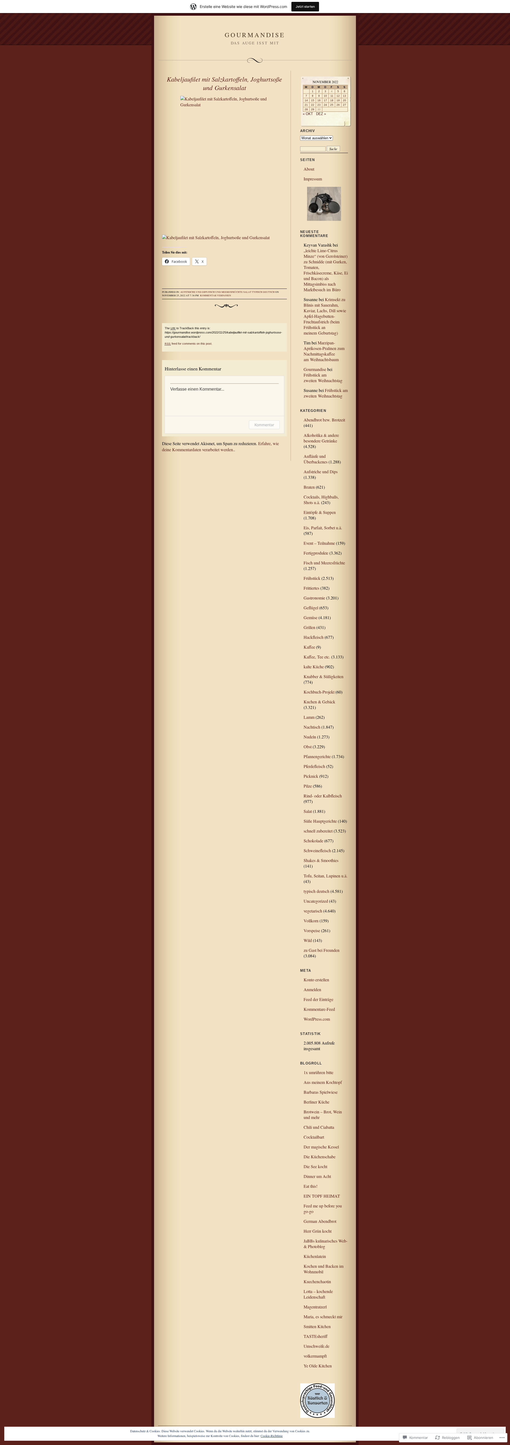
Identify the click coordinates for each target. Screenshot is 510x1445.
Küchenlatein (315, 1256)
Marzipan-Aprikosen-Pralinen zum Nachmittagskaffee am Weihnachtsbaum (324, 351)
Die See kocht (315, 1166)
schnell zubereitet (318, 831)
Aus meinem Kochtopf (323, 1082)
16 (319, 100)
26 (338, 104)
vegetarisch (313, 911)
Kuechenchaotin (317, 1281)
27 (344, 104)
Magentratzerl (315, 1306)
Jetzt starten (305, 7)
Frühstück (312, 578)
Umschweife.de (316, 1346)
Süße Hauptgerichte (320, 821)
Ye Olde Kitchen (318, 1365)
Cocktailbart (314, 1137)
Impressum (313, 178)
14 (306, 100)
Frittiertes (311, 588)
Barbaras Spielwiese (321, 1092)
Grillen (309, 627)
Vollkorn (311, 920)
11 (331, 95)
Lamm (309, 717)
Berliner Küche (316, 1102)
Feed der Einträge (318, 999)
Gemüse (310, 617)
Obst (308, 746)
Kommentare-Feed (319, 1009)
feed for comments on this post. (188, 343)
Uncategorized (316, 901)
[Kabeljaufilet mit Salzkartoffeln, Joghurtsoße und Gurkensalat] (224, 162)
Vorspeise (312, 930)
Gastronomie (314, 598)
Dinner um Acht (317, 1176)
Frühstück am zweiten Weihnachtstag (323, 377)
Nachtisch (312, 727)
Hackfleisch (314, 637)
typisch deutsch (263, 292)
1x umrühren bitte (318, 1072)
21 (306, 104)
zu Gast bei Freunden (321, 950)
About (309, 169)
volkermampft (315, 1356)
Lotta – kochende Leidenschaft (318, 1294)
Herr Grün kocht (318, 1231)
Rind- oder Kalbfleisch (323, 795)
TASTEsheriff (316, 1336)
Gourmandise (255, 35)
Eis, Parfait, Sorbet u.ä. (323, 527)
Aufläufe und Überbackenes (316, 458)
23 (319, 104)
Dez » (321, 114)
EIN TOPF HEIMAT (322, 1196)
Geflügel (311, 607)
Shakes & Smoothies (321, 860)
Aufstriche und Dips (193, 292)
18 (331, 100)
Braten (309, 487)
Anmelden (312, 989)
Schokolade (313, 840)
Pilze (308, 786)
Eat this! (310, 1186)
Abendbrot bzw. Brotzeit (324, 419)
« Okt (308, 114)
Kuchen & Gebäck (319, 701)
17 (325, 100)
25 (331, 104)
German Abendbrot (320, 1221)
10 (325, 95)
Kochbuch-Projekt (319, 692)
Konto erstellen (316, 979)
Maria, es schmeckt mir (323, 1316)
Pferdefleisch (314, 766)
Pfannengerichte (317, 756)
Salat (247, 292)
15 (312, 100)
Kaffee (309, 647)
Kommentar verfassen (215, 295)
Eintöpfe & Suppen (320, 512)
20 (344, 100)
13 (344, 95)
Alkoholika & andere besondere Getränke (321, 437)
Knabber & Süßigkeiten (323, 676)
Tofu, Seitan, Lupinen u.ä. (325, 875)
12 (338, 95)
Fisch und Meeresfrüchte (225, 292)
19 (338, 100)
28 (306, 109)
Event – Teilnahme (319, 543)
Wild (308, 940)
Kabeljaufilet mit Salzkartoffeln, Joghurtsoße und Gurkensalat (224, 83)
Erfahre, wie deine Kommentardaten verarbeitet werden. (220, 446)
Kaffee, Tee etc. (317, 657)
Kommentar (264, 424)
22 (312, 104)
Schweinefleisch (317, 850)
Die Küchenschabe (319, 1156)
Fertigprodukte (316, 553)
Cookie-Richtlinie (272, 1436)
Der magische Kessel (321, 1147)
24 (325, 104)
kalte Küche (314, 666)
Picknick (311, 776)
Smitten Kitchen (317, 1326)
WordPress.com (317, 1019)
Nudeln (310, 737)
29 (312, 109)
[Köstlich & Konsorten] (317, 1416)
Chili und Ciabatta (319, 1127)
